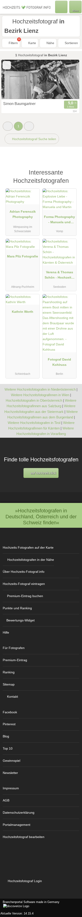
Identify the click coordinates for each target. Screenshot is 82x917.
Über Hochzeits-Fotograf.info (23, 571)
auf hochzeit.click (43, 473)
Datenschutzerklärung (18, 812)
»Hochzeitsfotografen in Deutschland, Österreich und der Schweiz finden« (41, 516)
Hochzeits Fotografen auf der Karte (28, 547)
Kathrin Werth (22, 311)
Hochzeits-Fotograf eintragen (24, 584)
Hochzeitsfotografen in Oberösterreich (34, 400)
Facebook (10, 712)
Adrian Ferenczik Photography (23, 214)
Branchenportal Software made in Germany (29, 904)
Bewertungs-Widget (20, 620)
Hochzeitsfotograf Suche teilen (33, 139)
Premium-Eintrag (15, 660)
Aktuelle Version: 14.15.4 (16, 913)
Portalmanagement (16, 825)
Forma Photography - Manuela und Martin (59, 220)
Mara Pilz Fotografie (22, 256)
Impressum (11, 788)
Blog (6, 736)
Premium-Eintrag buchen (25, 596)
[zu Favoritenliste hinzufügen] (7, 65)
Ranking (9, 672)
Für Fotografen (14, 648)
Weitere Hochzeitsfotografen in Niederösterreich (40, 389)
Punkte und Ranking (17, 608)
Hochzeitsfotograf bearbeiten (23, 837)
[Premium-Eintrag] (72, 174)
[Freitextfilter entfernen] (61, 6)
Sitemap (9, 684)
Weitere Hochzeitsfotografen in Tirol (34, 423)
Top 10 (8, 748)
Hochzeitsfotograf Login (24, 881)
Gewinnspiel (11, 760)
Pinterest (9, 724)
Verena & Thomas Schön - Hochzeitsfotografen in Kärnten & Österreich (59, 275)
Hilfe (6, 632)
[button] (8, 126)
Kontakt (12, 696)
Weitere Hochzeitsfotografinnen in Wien (40, 395)
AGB (6, 800)
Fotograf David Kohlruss (59, 362)
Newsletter (10, 773)
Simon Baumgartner (19, 104)
